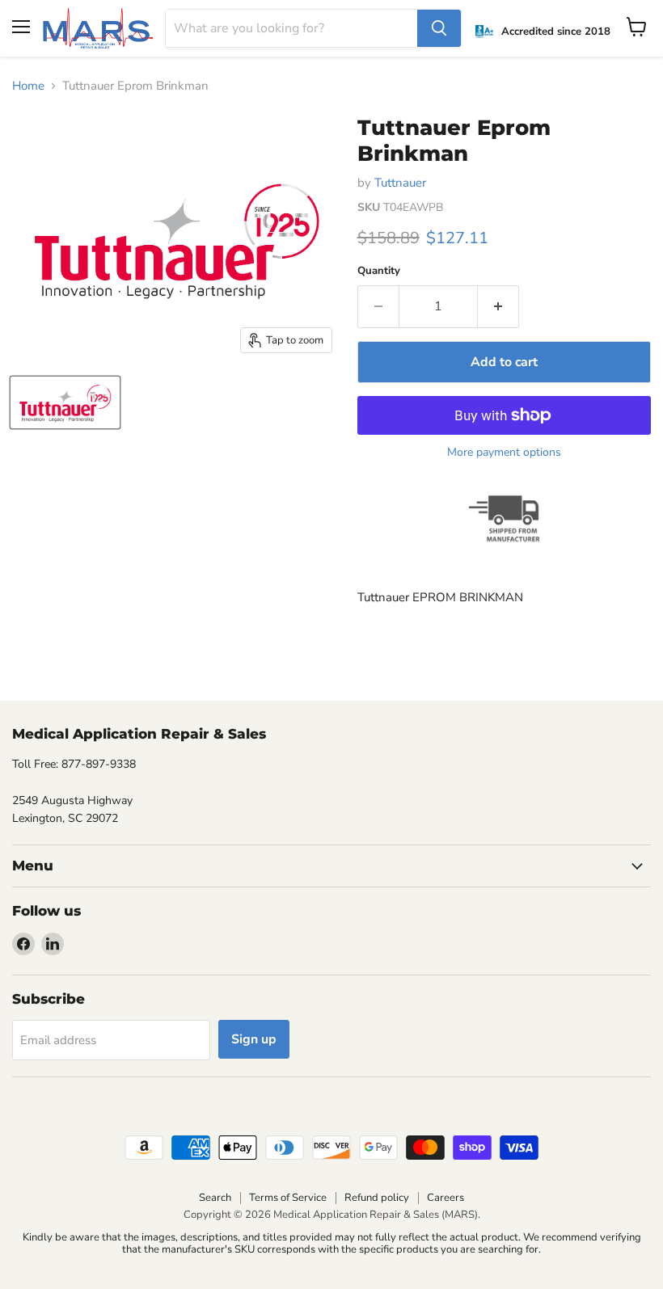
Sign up (254, 1039)
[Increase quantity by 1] (498, 306)
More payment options (504, 452)
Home (28, 86)
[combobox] (292, 28)
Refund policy (376, 1197)
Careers (445, 1197)
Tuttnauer (400, 183)
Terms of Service (288, 1197)
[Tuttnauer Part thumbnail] (65, 402)
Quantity (378, 271)
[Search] (439, 28)
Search (215, 1197)
